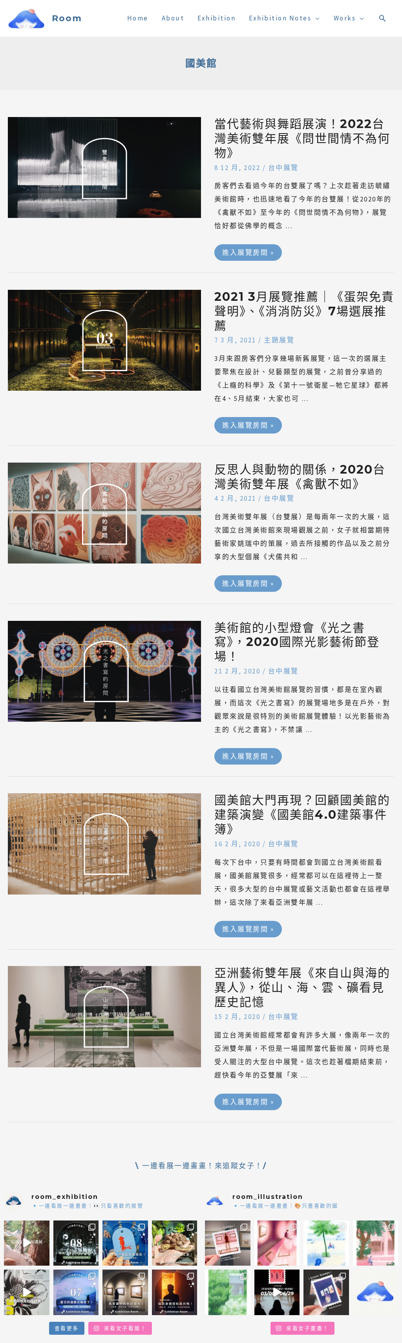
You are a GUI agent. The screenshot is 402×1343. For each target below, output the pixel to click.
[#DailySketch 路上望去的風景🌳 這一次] (326, 1243)
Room (67, 18)
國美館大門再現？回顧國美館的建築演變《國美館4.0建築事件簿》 (302, 814)
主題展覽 (279, 340)
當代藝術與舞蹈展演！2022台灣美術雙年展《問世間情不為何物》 (302, 138)
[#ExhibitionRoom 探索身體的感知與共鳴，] (174, 1292)
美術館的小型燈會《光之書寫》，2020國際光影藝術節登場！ (297, 642)
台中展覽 (283, 167)
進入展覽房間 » (248, 250)
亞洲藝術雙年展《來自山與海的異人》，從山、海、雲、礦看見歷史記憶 (302, 987)
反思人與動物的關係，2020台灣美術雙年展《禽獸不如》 (300, 476)
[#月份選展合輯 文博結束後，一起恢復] (76, 1243)
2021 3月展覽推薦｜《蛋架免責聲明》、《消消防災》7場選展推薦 (304, 311)
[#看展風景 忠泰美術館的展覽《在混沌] (277, 1292)
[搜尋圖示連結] (383, 18)
